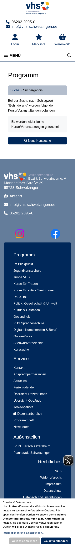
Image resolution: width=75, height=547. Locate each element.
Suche (14, 90)
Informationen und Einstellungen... (23, 532)
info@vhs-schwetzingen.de (34, 26)
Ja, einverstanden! (56, 540)
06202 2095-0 (23, 22)
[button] (62, 40)
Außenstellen (26, 436)
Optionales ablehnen (24, 540)
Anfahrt (16, 196)
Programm (24, 254)
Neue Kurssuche (39, 140)
